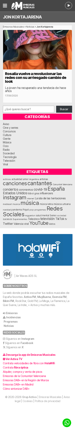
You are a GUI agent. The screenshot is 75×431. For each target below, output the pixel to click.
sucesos (7, 219)
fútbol (31, 193)
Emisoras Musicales (13, 26)
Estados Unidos (15, 193)
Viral (5, 164)
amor (25, 179)
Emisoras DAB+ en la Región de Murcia (26, 380)
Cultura (7, 135)
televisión (47, 219)
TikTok (59, 219)
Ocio (5, 146)
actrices (7, 179)
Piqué (26, 209)
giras (36, 193)
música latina (46, 204)
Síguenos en (20, 338)
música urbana (62, 203)
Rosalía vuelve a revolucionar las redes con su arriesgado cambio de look (35, 77)
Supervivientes (20, 219)
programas (40, 209)
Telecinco (34, 219)
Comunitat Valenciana (62, 184)
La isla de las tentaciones (50, 198)
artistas (44, 179)
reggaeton (30, 215)
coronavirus (26, 189)
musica (16, 204)
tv (66, 219)
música (30, 202)
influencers (46, 193)
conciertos (10, 189)
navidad (7, 209)
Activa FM (30, 296)
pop (31, 209)
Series (53, 215)
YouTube (38, 223)
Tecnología (9, 157)
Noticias (30, 26)
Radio (6, 149)
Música (7, 142)
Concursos (9, 131)
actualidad (17, 179)
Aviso (6, 124)
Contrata (15, 367)
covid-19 (40, 189)
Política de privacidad (47, 401)
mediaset (7, 204)
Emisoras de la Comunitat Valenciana (24, 376)
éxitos (52, 224)
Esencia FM (59, 296)
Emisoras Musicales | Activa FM (26, 6)
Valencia (18, 223)
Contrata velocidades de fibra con (29, 363)
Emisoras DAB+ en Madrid (18, 384)
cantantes (40, 183)
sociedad (61, 215)
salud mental (42, 215)
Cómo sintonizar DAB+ (16, 388)
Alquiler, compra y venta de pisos (22, 371)
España (56, 189)
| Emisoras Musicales (42, 397)
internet (30, 198)
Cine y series (10, 127)
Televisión (9, 160)
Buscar (64, 109)
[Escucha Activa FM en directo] (68, 5)
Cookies (28, 401)
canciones (15, 183)
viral (26, 223)
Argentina (34, 179)
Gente (7, 138)
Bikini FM (8, 301)
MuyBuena (44, 296)
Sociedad (8, 153)
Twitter (8, 224)
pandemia (16, 209)
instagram (14, 197)
